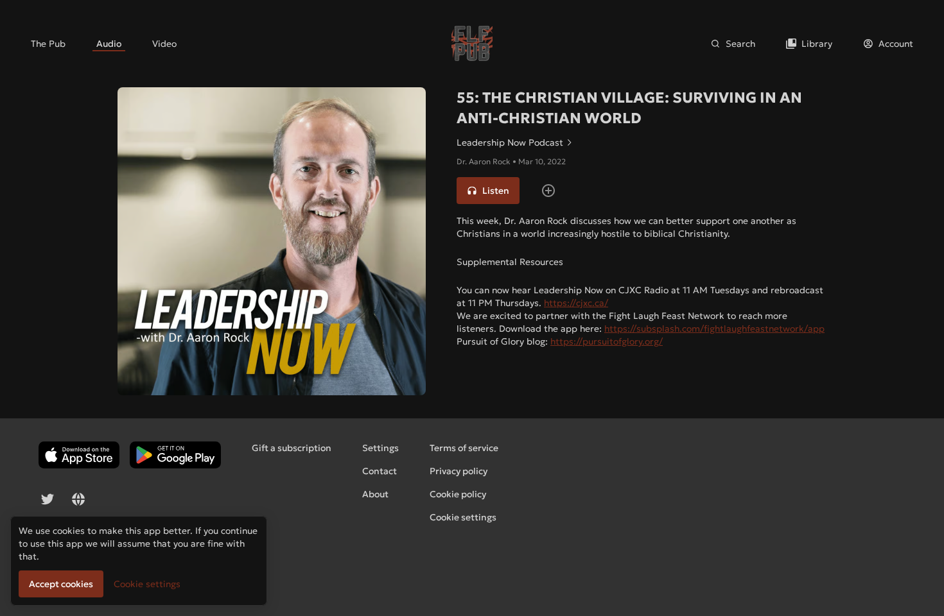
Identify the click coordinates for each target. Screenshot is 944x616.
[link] (48, 43)
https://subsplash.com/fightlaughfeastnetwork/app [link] (714, 328)
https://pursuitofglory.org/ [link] (606, 341)
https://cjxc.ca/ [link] (576, 303)
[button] (488, 190)
